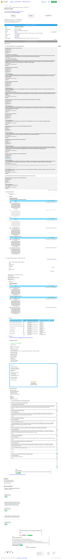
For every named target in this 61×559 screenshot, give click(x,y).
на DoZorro (21, 11)
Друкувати (6, 478)
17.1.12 (6, 104)
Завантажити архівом (13, 198)
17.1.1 (5, 144)
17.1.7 (5, 131)
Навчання (48, 552)
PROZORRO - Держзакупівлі (40, 552)
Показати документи (13, 357)
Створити (30, 535)
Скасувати (24, 535)
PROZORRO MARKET (18, 1)
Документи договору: (14, 377)
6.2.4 (7, 72)
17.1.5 (6, 53)
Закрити (21, 545)
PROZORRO (11, 1)
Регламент (54, 552)
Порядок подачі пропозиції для (16, 337)
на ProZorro (18, 11)
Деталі (13, 408)
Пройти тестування (15, 545)
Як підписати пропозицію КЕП (28, 337)
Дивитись (5, 524)
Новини (48, 553)
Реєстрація (54, 1)
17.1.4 (6, 72)
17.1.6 (7, 53)
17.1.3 (7, 86)
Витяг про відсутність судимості (30, 40)
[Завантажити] (10, 202)
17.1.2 (6, 86)
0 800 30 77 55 (43, 1)
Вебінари (54, 553)
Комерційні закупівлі (26, 1)
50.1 (9, 72)
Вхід (49, 1)
